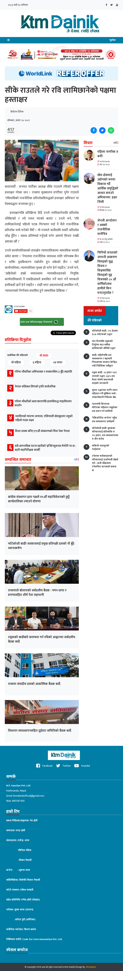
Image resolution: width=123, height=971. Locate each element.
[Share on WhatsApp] (111, 130)
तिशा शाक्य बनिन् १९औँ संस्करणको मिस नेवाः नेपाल (42, 431)
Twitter (66, 766)
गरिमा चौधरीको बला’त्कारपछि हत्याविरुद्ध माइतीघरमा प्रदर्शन (43, 403)
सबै (76, 459)
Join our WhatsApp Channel (37, 322)
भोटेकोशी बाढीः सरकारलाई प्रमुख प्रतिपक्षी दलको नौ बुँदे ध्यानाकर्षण (41, 546)
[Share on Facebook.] (93, 130)
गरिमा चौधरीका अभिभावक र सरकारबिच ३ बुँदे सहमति (43, 371)
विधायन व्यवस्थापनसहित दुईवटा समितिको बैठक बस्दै (39, 730)
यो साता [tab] (44, 355)
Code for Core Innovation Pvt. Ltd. (42, 939)
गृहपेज (112, 40)
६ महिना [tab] (37, 362)
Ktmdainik (91, 967)
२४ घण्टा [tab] (57, 362)
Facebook (47, 766)
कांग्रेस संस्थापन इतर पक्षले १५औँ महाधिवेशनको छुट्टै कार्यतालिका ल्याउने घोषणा (39, 499)
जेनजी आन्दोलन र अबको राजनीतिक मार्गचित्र (107, 227)
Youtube (85, 766)
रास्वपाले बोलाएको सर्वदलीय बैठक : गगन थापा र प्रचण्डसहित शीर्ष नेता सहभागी (37, 593)
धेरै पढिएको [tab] (94, 320)
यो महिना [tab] (16, 362)
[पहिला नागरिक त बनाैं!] (90, 155)
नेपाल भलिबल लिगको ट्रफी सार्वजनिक (35, 386)
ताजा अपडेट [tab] (94, 311)
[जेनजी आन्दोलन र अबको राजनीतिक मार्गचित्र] (90, 223)
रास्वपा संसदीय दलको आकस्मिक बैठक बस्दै (34, 684)
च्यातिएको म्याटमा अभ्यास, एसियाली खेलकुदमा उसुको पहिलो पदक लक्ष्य (44, 418)
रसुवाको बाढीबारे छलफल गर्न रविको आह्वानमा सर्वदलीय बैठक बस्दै (41, 639)
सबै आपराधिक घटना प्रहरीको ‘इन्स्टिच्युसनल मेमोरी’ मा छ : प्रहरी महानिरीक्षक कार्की (45, 448)
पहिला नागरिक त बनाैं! (107, 154)
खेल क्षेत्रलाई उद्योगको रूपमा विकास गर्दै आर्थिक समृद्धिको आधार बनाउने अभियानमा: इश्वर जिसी (107, 188)
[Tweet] (102, 130)
